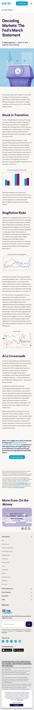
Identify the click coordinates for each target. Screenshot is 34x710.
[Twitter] (11, 641)
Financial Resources (7, 588)
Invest (3, 566)
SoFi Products (6, 537)
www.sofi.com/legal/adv (19, 487)
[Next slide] (29, 528)
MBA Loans (4, 580)
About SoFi (5, 596)
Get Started (22, 3)
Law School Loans (6, 577)
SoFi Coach (4, 584)
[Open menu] (31, 3)
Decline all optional (17, 702)
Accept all (16, 705)
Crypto (3, 573)
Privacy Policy (19, 631)
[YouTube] (19, 641)
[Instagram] (15, 641)
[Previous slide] (26, 528)
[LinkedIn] (7, 641)
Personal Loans (5, 544)
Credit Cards (5, 569)
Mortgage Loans (6, 555)
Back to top (5, 605)
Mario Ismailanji (9, 42)
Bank (3, 540)
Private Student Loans (7, 551)
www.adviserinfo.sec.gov (22, 483)
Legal (3, 599)
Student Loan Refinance (7, 547)
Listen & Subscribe (17, 457)
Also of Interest (6, 592)
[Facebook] (3, 641)
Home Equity (5, 558)
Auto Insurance (5, 562)
